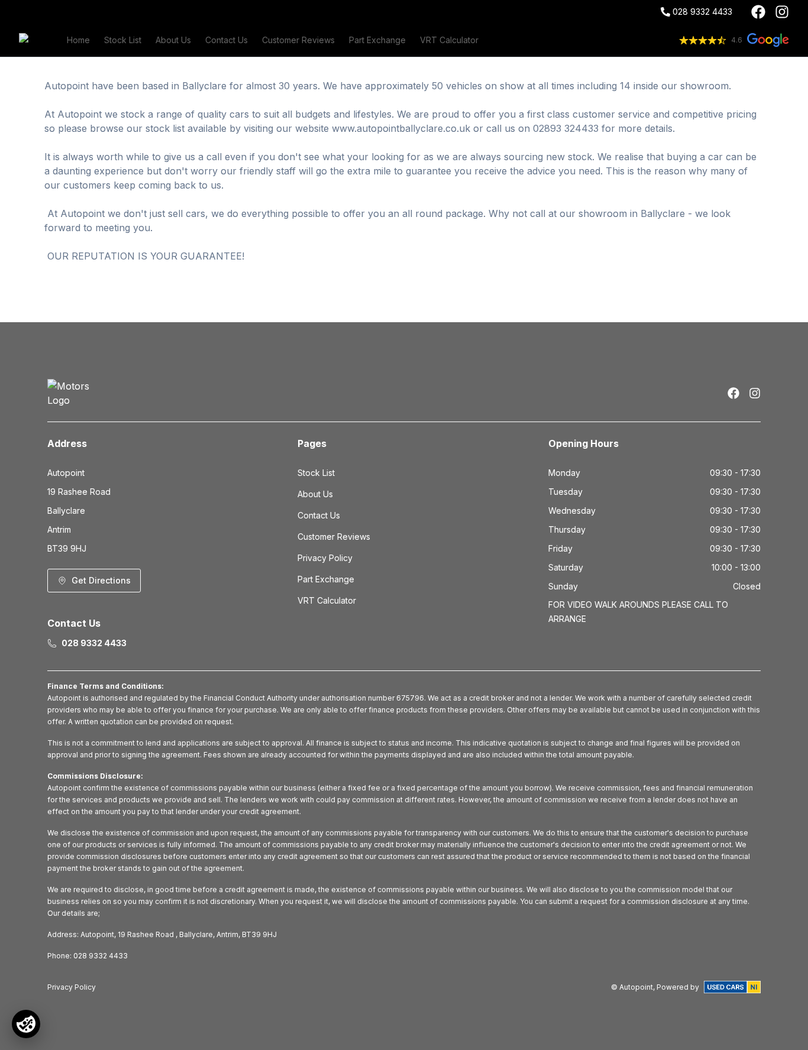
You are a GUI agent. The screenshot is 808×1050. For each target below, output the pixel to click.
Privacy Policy (325, 558)
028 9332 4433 (702, 12)
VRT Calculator (449, 40)
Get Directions (101, 580)
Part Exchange (377, 40)
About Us (173, 40)
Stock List (122, 40)
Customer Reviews (298, 40)
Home (78, 40)
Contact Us (226, 40)
